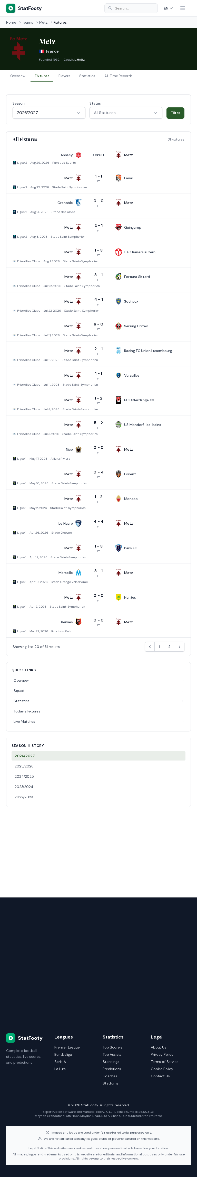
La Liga (60, 1069)
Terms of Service (164, 1061)
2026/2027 (25, 756)
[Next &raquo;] (179, 647)
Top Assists (112, 1054)
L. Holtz (79, 60)
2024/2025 (24, 776)
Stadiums (111, 1083)
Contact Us (160, 1076)
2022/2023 (24, 797)
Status (95, 103)
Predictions (112, 1069)
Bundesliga (63, 1054)
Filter (175, 113)
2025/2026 (24, 766)
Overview (17, 75)
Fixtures (42, 75)
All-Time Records (118, 75)
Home (11, 22)
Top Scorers (113, 1047)
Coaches (110, 1076)
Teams (27, 22)
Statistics (87, 75)
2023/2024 (24, 786)
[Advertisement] (98, 849)
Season (19, 103)
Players (64, 75)
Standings (111, 1061)
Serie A (60, 1061)
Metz (43, 22)
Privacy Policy (162, 1054)
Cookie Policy (162, 1069)
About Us (158, 1047)
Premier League (67, 1047)
